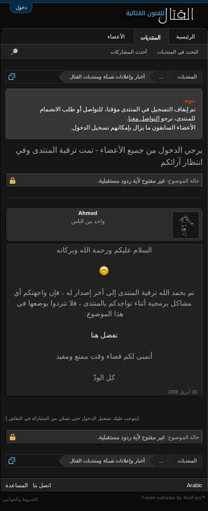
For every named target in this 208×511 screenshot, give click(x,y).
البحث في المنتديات (177, 52)
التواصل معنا (144, 118)
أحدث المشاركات (129, 52)
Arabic (194, 485)
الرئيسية (185, 36)
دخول (21, 7)
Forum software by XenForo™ (173, 497)
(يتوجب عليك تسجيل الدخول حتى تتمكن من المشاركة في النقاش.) (72, 418)
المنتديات (150, 37)
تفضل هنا (104, 335)
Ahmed (87, 213)
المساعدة (17, 485)
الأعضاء (116, 36)
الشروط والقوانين (20, 499)
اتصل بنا (42, 485)
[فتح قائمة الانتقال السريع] (12, 76)
